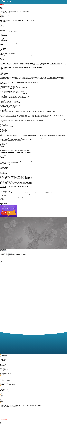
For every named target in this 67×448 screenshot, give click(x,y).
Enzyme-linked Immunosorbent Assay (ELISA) (9, 162)
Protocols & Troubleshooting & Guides (7, 391)
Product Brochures (4, 389)
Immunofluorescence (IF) (5, 164)
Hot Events (2, 390)
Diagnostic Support (4, 381)
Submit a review (3, 155)
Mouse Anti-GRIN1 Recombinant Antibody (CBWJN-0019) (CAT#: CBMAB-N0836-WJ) (16, 182)
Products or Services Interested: (6, 254)
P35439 (1, 72)
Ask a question (3, 140)
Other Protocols (3, 172)
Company (57, 1)
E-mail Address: (3, 253)
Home (1, 7)
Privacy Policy (17, 264)
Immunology (2, 365)
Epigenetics (2, 361)
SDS (1, 17)
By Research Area (44, 1)
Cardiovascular (3, 359)
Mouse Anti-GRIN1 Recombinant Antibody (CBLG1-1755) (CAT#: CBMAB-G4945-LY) (16, 177)
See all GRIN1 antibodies (5, 12)
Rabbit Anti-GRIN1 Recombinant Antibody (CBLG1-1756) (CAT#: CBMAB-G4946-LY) (16, 175)
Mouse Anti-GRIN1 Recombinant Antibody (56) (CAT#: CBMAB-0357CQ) (14, 186)
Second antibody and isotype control (19, 197)
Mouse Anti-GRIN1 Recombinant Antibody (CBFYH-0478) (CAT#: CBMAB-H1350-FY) (16, 185)
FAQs (1, 393)
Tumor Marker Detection (5, 378)
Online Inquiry (3, 195)
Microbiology (2, 366)
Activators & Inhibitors (4, 383)
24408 (1, 69)
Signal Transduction (4, 369)
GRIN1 (2, 8)
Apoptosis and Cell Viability (5, 373)
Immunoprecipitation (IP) (5, 167)
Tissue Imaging (3, 379)
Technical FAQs (3, 144)
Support (52, 1)
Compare (2, 15)
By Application (36, 1)
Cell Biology (2, 360)
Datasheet (2, 16)
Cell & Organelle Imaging (5, 380)
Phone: (1, 251)
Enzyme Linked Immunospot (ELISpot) (7, 169)
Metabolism (2, 363)
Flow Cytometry (3, 163)
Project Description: (4, 261)
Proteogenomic (3, 171)
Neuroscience (2, 368)
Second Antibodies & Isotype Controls (7, 384)
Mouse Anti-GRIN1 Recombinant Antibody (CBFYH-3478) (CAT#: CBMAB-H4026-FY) (16, 178)
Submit (1, 262)
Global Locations (3, 203)
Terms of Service (23, 264)
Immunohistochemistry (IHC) (5, 166)
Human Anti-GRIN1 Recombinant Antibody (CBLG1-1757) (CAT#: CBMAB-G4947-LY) (16, 183)
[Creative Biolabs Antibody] (6, 1)
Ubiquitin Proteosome (4, 372)
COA (6, 19)
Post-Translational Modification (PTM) (7, 358)
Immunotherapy (3, 370)
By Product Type (27, 1)
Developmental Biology (4, 364)
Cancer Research (3, 356)
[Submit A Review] (33, 211)
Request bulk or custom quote (6, 197)
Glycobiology (2, 374)
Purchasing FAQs (3, 143)
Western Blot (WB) (3, 168)
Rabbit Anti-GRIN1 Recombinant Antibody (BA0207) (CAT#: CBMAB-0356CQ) (14, 176)
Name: (1, 250)
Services (20, 1)
